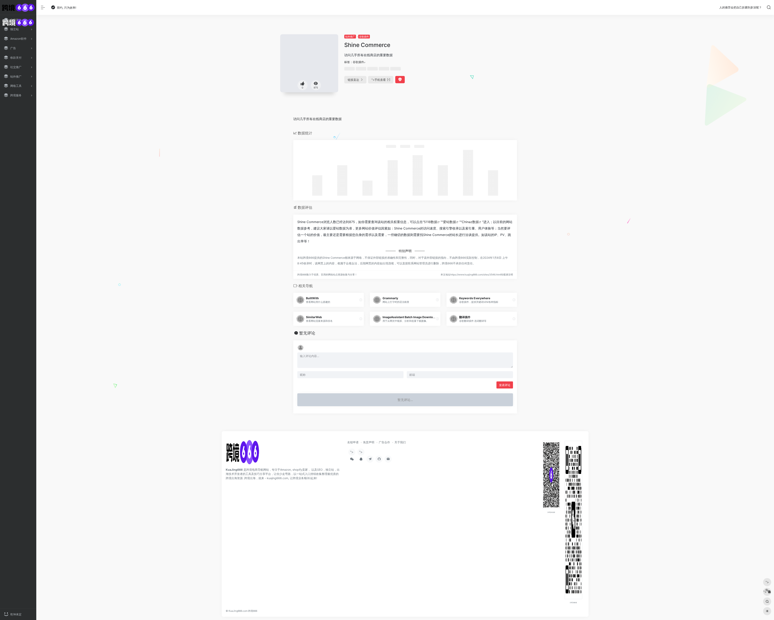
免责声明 (368, 442)
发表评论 (504, 385)
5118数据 (430, 222)
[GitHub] (379, 459)
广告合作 (384, 442)
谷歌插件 (364, 36)
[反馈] (400, 79)
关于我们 (400, 442)
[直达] (361, 300)
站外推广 (350, 36)
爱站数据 (449, 222)
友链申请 (353, 442)
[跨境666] (242, 454)
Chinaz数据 (470, 222)
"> (378, 79)
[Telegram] (369, 459)
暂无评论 (307, 333)
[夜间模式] (767, 611)
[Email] (388, 459)
